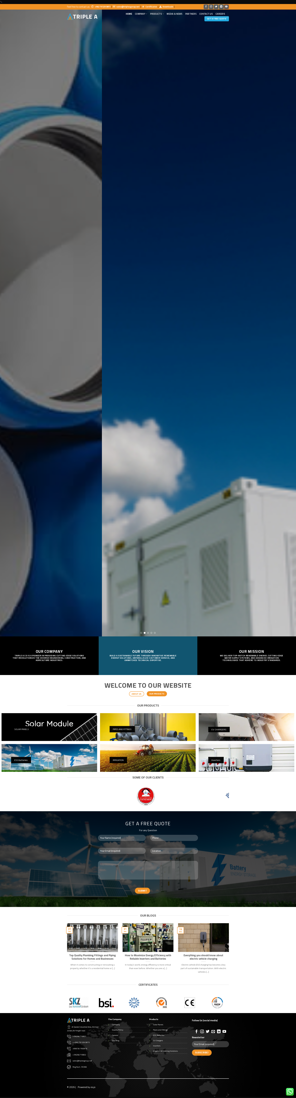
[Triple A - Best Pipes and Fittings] (82, 16)
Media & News (174, 14)
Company (116, 1024)
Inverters (156, 1046)
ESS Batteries (158, 1035)
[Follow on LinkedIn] (221, 6)
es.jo (93, 1087)
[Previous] (10, 320)
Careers (220, 14)
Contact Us (206, 14)
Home (129, 14)
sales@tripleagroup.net (128, 6)
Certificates (151, 6)
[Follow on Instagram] (211, 6)
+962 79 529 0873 (102, 6)
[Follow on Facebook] (206, 6)
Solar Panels (158, 1024)
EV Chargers (158, 1040)
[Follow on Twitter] (216, 6)
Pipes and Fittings (160, 1030)
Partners (191, 14)
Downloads (168, 6)
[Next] (286, 320)
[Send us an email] (213, 1032)
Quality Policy (117, 1030)
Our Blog (115, 1040)
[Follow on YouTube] (226, 6)
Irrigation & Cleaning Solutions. (165, 1051)
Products (156, 14)
